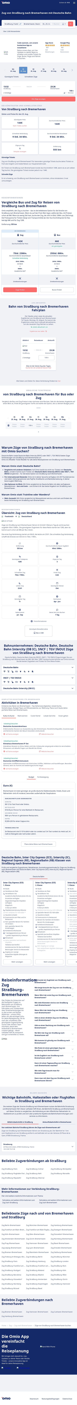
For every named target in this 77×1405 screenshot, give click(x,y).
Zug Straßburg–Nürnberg (11, 1284)
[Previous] (8, 418)
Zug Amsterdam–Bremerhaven (13, 1239)
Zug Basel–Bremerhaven (60, 1243)
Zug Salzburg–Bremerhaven (61, 1252)
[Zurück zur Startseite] (6, 3)
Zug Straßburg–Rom (58, 1266)
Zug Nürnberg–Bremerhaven (62, 1239)
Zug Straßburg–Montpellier (61, 1169)
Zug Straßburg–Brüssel (10, 1288)
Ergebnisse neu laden (37, 331)
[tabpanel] (38, 924)
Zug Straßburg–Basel (34, 1288)
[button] (46, 24)
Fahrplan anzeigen (20, 151)
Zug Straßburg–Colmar (35, 1169)
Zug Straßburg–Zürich (59, 1279)
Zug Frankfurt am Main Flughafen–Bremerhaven (44, 1230)
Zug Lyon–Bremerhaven (35, 1248)
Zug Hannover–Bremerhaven (37, 1243)
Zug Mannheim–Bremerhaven (37, 1252)
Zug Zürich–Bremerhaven (35, 1239)
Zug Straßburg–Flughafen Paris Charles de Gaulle (20, 1173)
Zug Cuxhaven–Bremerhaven (62, 1312)
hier (59, 381)
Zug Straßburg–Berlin (34, 1257)
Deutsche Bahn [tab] (38, 876)
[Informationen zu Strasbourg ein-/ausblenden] (72, 1146)
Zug (10, 1325)
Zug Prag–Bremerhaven (11, 1243)
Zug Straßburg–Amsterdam (36, 1279)
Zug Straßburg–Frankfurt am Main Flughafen (43, 1266)
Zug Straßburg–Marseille (60, 1173)
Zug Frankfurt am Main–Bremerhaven (16, 1230)
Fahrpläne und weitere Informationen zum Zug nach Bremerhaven (55, 1201)
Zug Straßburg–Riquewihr (11, 1178)
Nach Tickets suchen (20, 126)
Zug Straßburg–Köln (58, 1270)
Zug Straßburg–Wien (58, 1275)
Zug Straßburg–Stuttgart (11, 1270)
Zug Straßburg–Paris (9, 1169)
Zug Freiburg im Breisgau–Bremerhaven (17, 1257)
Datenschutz (67, 1399)
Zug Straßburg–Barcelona (11, 1275)
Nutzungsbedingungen (50, 1399)
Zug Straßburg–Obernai (35, 1178)
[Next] (72, 70)
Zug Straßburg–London (59, 1261)
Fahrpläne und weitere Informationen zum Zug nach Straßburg (18, 1201)
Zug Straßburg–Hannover (60, 1284)
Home (4, 1325)
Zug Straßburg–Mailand (35, 1270)
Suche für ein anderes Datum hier (38, 368)
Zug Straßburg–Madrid (35, 1275)
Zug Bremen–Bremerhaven (12, 1252)
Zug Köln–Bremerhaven (10, 1234)
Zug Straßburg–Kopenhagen (37, 1284)
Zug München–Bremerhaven (37, 1225)
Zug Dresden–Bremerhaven (61, 1248)
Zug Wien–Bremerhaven (35, 1234)
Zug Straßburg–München (60, 1257)
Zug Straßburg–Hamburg (35, 1261)
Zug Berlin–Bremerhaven (11, 1225)
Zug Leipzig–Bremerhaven (11, 1248)
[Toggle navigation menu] (74, 3)
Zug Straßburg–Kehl (33, 1173)
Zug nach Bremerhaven (23, 1325)
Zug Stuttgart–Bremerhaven (61, 1230)
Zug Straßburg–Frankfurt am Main (15, 1266)
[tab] (12, 76)
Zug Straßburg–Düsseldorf (12, 1279)
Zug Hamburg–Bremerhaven (61, 1225)
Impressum (34, 1399)
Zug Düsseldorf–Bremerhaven (62, 1234)
